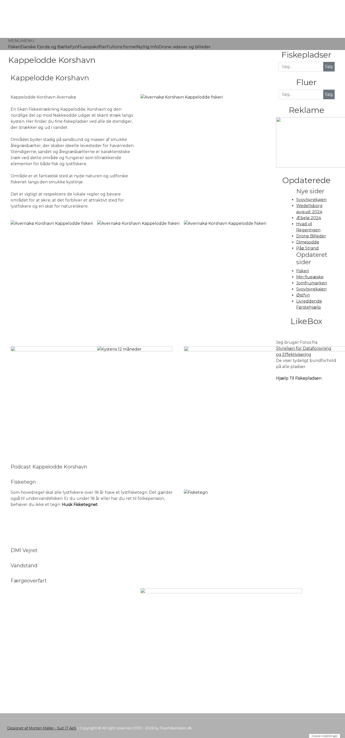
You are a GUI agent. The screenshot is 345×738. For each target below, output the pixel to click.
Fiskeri (14, 46)
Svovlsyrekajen (311, 199)
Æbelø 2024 (308, 217)
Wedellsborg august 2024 (309, 208)
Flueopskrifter (92, 46)
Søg (329, 94)
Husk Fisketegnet (80, 504)
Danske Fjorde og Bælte (45, 46)
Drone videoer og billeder (185, 46)
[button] (21, 40)
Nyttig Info (148, 46)
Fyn (74, 46)
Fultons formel (122, 46)
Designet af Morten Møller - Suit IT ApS (41, 728)
